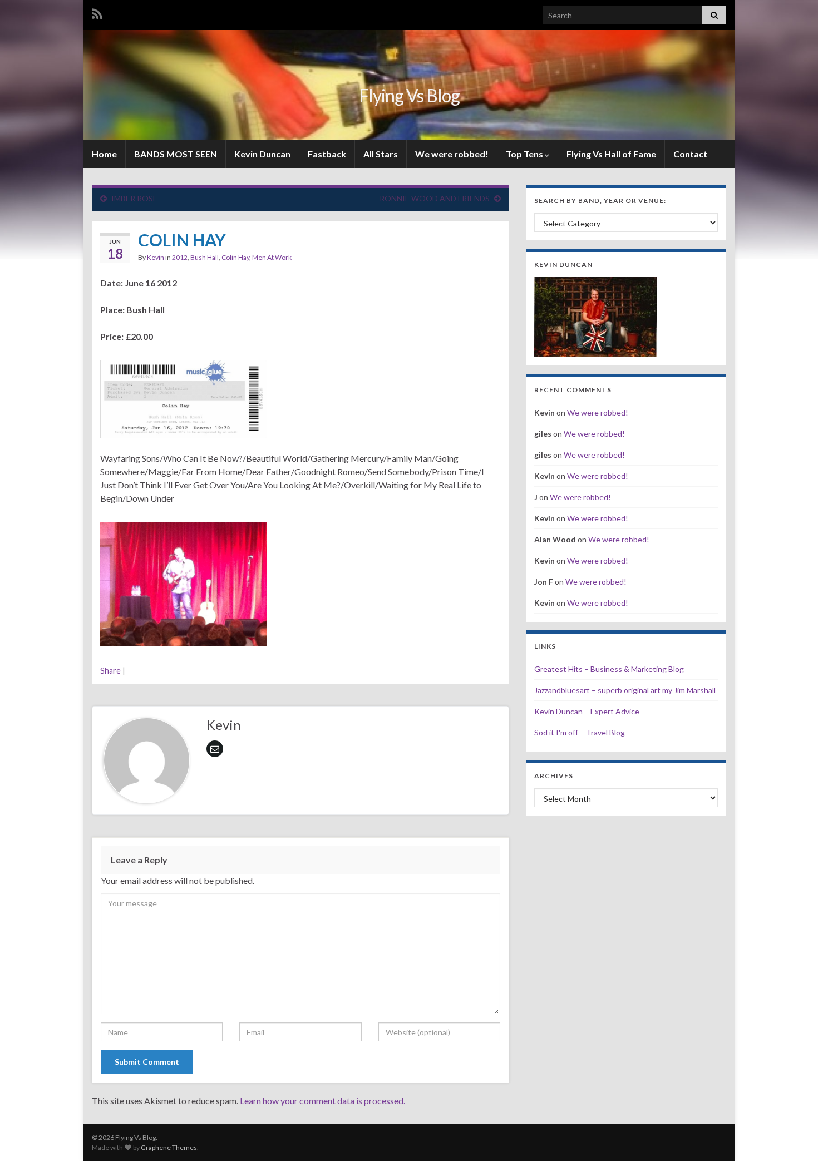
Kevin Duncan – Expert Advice (586, 711)
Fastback (327, 154)
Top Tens (525, 154)
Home (104, 154)
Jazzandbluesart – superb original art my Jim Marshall (625, 690)
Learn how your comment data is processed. (322, 1100)
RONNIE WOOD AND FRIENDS (435, 198)
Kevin (155, 257)
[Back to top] (793, 1136)
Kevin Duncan (262, 154)
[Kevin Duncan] (595, 315)
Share (110, 670)
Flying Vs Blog (409, 95)
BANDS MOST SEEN (175, 154)
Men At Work (272, 257)
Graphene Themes (169, 1147)
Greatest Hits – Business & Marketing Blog (609, 669)
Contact (690, 154)
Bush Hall (204, 257)
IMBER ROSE (134, 198)
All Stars (380, 154)
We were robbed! (452, 154)
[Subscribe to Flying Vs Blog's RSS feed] (97, 12)
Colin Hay (235, 257)
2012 (180, 257)
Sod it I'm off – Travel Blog (579, 732)
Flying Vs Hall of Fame (611, 154)
